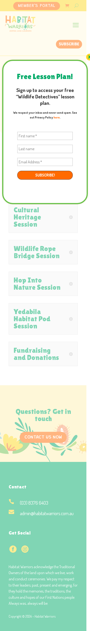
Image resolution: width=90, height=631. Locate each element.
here (57, 117)
